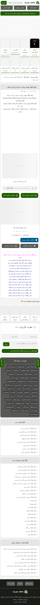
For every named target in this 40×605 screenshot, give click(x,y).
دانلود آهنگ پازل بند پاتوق (29, 494)
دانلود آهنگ (33, 7)
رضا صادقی (16, 370)
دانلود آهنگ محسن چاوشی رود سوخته (26, 477)
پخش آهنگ (29, 583)
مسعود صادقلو (29, 374)
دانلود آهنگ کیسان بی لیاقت (29, 559)
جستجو (4, 2)
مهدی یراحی (23, 95)
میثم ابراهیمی (15, 410)
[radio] (26, 231)
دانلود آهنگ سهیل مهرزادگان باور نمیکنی (25, 572)
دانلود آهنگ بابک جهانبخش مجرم (27, 470)
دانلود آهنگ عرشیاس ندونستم (28, 490)
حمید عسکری (10, 388)
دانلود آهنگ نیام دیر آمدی (30, 449)
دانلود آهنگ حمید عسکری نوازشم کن (26, 473)
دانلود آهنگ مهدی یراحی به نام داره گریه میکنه (22, 87)
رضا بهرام (26, 392)
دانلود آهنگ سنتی (32, 517)
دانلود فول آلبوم (32, 514)
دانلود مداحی (6, 7)
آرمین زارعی (34, 403)
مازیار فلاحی (25, 407)
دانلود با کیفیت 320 (28, 195)
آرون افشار (34, 396)
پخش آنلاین (33, 109)
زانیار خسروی (17, 385)
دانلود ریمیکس (20, 7)
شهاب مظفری (25, 370)
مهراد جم (35, 399)
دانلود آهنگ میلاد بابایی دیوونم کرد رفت (25, 562)
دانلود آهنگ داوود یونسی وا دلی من (27, 442)
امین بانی (12, 396)
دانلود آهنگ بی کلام (31, 528)
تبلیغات (20, 583)
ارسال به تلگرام (28, 246)
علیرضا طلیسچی (11, 381)
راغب (35, 374)
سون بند (27, 396)
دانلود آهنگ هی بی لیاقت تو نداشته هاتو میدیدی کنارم (22, 566)
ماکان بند (12, 392)
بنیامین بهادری (21, 366)
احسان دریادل (26, 388)
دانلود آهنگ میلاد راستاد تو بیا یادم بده (26, 555)
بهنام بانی (19, 392)
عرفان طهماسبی (9, 407)
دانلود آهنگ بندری (32, 524)
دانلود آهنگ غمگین (31, 511)
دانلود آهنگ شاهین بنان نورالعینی (27, 569)
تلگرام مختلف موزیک (28, 240)
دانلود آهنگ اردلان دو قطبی (29, 438)
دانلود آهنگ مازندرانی (30, 521)
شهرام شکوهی (24, 377)
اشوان (35, 385)
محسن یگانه (20, 396)
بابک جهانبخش (21, 381)
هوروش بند (34, 388)
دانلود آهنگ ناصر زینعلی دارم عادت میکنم (25, 483)
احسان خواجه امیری (32, 366)
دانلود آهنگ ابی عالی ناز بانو (29, 428)
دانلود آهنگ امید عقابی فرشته (28, 435)
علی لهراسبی (11, 374)
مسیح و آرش (34, 370)
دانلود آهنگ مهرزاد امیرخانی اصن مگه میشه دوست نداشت (20, 549)
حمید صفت (8, 399)
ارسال (6, 344)
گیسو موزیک (33, 504)
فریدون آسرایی (11, 366)
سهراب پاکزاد (14, 377)
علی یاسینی (34, 392)
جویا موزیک (33, 500)
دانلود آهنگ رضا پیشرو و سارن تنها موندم (25, 552)
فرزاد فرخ (5, 392)
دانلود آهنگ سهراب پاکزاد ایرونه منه (26, 497)
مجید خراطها (34, 407)
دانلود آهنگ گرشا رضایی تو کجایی (27, 466)
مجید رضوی (20, 374)
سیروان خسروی (27, 385)
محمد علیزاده (10, 403)
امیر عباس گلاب (8, 385)
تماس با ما (11, 583)
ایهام (27, 403)
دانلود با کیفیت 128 (9, 195)
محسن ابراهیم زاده (32, 381)
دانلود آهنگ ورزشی (31, 531)
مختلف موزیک (34, 77)
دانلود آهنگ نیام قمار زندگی (29, 452)
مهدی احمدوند (33, 414)
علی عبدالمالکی (20, 403)
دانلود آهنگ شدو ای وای (30, 445)
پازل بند (18, 388)
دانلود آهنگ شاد (32, 507)
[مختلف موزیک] (31, 3)
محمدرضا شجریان (26, 399)
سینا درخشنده (33, 377)
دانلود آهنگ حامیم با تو (30, 487)
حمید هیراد (8, 370)
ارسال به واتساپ (9, 246)
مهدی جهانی (16, 399)
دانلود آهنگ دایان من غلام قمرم (28, 432)
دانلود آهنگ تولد (32, 534)
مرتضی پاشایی (25, 410)
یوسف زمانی (34, 410)
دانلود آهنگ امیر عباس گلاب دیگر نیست (25, 480)
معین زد (18, 407)
